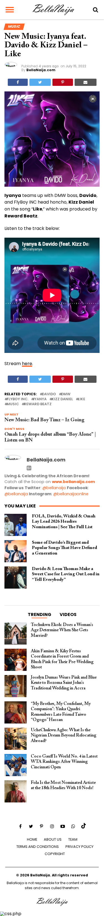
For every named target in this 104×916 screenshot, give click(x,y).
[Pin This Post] (62, 82)
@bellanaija (54, 488)
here (27, 363)
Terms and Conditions (37, 846)
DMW (65, 394)
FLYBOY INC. (17, 399)
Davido (49, 394)
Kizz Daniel (62, 399)
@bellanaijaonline (70, 494)
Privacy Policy (79, 846)
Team (72, 839)
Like (81, 399)
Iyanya (40, 399)
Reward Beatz (38, 404)
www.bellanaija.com (73, 481)
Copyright (55, 853)
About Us (53, 839)
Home (32, 839)
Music (13, 404)
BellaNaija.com (40, 70)
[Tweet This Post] (40, 82)
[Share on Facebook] (18, 82)
